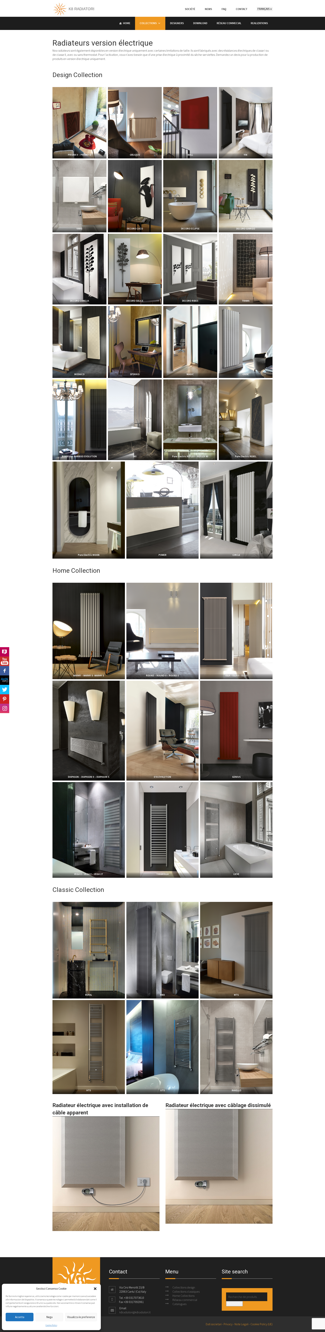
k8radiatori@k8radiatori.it (134, 1312)
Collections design (183, 1287)
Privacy (228, 1324)
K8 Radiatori (81, 9)
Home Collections (183, 1296)
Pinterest (4, 699)
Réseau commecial (229, 23)
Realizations (259, 23)
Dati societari (214, 1324)
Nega (49, 1317)
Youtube (4, 661)
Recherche (234, 1304)
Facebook (4, 670)
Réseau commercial (184, 1300)
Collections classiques (186, 1291)
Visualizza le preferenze (81, 1317)
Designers (177, 23)
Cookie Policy (51, 1325)
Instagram (4, 708)
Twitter (4, 689)
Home (126, 23)
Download (200, 23)
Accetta (19, 1317)
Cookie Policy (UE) (262, 1324)
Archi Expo (4, 680)
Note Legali (241, 1324)
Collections (148, 23)
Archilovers (4, 652)
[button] (95, 1289)
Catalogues (179, 1304)
